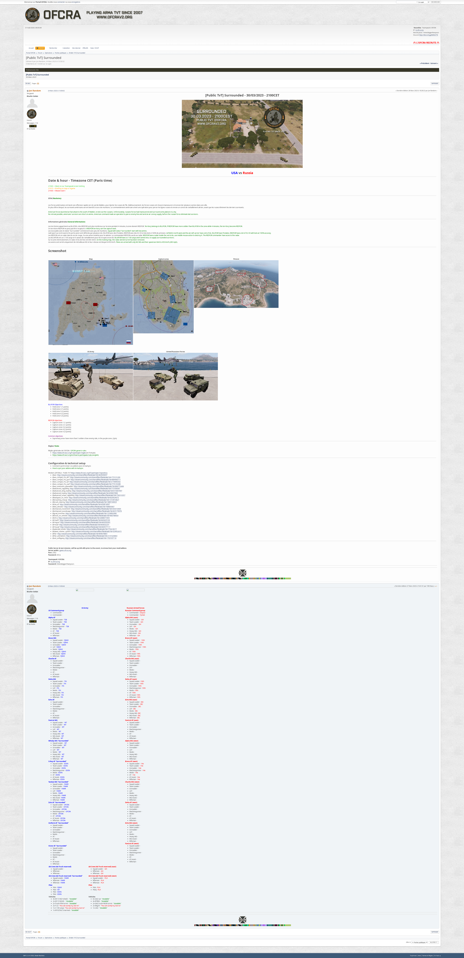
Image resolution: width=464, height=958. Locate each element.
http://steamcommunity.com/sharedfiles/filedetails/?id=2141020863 (91, 536)
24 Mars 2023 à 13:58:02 (56, 91)
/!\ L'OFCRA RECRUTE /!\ (426, 42)
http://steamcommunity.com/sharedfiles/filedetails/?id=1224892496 (91, 513)
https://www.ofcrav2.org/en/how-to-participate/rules (72, 455)
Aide (419, 955)
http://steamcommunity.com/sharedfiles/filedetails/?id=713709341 (95, 488)
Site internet (76, 48)
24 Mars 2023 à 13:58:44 (56, 586)
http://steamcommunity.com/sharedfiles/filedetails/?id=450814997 (85, 504)
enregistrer (76, 2)
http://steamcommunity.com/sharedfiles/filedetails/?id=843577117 (85, 527)
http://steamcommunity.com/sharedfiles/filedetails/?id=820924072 (94, 498)
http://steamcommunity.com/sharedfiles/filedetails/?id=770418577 (92, 529)
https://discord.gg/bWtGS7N (428, 35)
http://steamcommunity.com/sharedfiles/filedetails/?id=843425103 (85, 520)
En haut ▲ (437, 955)
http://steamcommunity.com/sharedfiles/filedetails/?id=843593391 (85, 522)
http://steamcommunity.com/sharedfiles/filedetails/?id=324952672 (96, 531)
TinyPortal (413, 955)
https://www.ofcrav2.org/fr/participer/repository (89, 473)
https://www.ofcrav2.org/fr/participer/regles (69, 453)
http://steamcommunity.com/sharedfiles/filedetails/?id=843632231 (84, 525)
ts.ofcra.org (419, 30)
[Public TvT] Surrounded (37, 74)
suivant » (434, 63)
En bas (27, 83)
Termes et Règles (427, 955)
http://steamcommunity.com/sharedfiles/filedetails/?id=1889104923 (91, 502)
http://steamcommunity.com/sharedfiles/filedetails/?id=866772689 (99, 486)
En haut (28, 932)
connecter (61, 2)
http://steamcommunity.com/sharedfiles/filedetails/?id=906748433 (93, 516)
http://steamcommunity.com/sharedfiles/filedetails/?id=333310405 (96, 509)
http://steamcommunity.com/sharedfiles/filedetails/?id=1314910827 (93, 500)
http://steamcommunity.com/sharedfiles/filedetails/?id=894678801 (82, 534)
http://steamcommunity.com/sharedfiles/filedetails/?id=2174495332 (95, 482)
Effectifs (85, 48)
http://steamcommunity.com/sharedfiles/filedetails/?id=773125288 (95, 484)
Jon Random (35, 90)
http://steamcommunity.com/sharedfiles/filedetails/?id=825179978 (97, 511)
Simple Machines (39, 955)
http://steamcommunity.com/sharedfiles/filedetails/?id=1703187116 (90, 538)
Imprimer (434, 83)
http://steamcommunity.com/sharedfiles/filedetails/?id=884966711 (96, 480)
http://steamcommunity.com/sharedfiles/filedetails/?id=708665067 (89, 507)
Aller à (408, 942)
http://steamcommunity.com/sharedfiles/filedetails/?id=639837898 (93, 493)
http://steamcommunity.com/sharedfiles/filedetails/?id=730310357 (100, 495)
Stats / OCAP (94, 48)
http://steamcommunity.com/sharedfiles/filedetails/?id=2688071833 (84, 518)
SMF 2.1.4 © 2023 (28, 955)
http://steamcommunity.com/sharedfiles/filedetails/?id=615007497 (97, 491)
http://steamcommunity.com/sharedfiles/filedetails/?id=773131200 (95, 477)
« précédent (424, 63)
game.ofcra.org (65, 550)
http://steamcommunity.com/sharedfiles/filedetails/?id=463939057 (82, 475)
